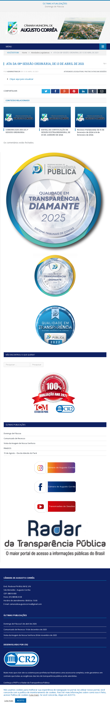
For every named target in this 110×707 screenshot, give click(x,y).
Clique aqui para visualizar (21, 79)
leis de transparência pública (49, 676)
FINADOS (7, 448)
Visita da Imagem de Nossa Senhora (19, 443)
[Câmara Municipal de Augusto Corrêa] (55, 27)
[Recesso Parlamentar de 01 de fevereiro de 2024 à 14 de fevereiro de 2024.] (90, 117)
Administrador (13, 71)
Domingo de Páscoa (12, 433)
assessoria (70, 672)
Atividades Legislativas (74, 71)
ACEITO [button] (20, 700)
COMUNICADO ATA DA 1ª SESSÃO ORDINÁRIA (17, 131)
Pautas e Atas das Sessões (95, 71)
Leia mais (34, 695)
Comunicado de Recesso (54, 6)
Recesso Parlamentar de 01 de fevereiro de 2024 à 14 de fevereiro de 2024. (90, 132)
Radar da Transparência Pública (35, 682)
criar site (21, 672)
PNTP (15, 682)
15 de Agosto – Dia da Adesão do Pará (20, 453)
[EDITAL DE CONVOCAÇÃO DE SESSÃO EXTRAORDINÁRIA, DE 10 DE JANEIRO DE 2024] (55, 117)
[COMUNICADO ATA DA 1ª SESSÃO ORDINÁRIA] (19, 117)
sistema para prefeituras (39, 672)
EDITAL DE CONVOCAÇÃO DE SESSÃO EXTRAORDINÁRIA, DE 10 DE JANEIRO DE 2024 (55, 132)
